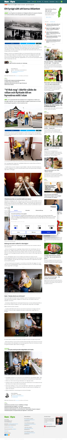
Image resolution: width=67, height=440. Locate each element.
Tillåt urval (33, 232)
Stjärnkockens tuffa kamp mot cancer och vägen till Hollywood (15, 83)
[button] (34, 1)
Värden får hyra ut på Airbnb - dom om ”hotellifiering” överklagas (16, 404)
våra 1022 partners (17, 215)
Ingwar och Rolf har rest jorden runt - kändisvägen (18, 63)
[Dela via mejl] (38, 43)
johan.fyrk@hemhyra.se (28, 428)
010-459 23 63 (15, 397)
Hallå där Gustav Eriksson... (9, 84)
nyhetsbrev (14, 429)
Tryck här (17, 75)
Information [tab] (27, 210)
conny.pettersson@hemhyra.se (18, 71)
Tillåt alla (48, 232)
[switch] (27, 228)
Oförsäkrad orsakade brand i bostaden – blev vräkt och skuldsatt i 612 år (17, 407)
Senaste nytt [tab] (52, 21)
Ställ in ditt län (48, 17)
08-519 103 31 (14, 72)
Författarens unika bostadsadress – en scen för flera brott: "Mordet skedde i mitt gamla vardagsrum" (22, 409)
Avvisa (18, 232)
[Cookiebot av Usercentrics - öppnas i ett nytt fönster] (51, 207)
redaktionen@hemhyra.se (13, 423)
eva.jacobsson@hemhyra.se (29, 419)
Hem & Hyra (11, 427)
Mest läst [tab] (46, 21)
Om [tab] (51, 210)
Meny (57, 1)
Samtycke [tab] (16, 210)
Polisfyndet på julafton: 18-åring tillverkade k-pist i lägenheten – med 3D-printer (18, 410)
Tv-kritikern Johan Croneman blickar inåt (11, 81)
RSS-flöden (6, 431)
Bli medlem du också (48, 424)
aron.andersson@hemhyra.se (29, 432)
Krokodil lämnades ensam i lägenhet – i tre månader (13, 406)
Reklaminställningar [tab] (39, 210)
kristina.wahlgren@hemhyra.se (17, 395)
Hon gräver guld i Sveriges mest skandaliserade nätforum (14, 80)
